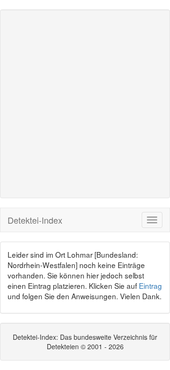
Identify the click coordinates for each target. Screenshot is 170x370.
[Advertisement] (85, 104)
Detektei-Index (35, 220)
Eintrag (150, 285)
